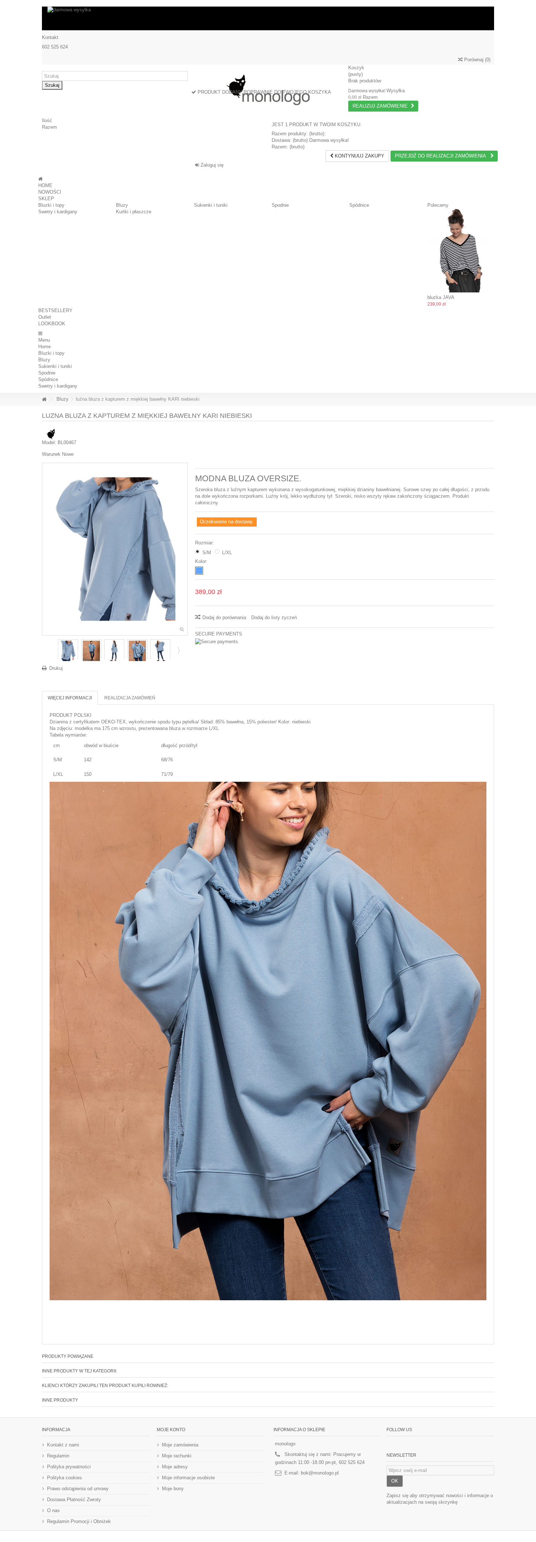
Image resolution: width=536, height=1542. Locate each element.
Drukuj (56, 668)
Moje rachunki (176, 1456)
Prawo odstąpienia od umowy (78, 1488)
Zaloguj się (211, 165)
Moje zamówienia (180, 1445)
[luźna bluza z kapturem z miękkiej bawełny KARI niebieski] (68, 651)
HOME (45, 185)
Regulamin (58, 1456)
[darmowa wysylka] (268, 18)
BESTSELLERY (55, 310)
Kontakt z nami (63, 1445)
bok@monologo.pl (320, 1473)
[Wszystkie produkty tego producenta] (51, 433)
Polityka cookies (64, 1477)
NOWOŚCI (49, 192)
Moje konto (171, 1429)
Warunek (51, 454)
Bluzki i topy (51, 205)
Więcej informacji (70, 697)
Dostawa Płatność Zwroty (74, 1499)
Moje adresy (175, 1466)
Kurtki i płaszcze (133, 211)
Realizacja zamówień (129, 697)
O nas (53, 1510)
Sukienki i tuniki (211, 205)
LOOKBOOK (51, 323)
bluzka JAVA (440, 297)
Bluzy (122, 205)
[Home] (40, 178)
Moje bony (173, 1488)
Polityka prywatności (69, 1466)
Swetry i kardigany (57, 211)
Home (44, 346)
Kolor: (202, 561)
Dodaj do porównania (224, 617)
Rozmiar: (205, 542)
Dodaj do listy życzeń (274, 617)
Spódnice (359, 205)
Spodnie (280, 205)
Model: (49, 442)
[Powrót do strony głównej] (44, 399)
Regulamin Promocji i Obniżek (79, 1521)
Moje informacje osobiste (188, 1477)
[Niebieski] (199, 570)
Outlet (44, 317)
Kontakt (50, 37)
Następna (178, 650)
